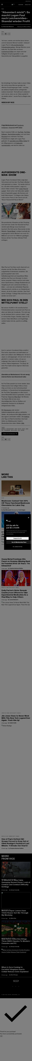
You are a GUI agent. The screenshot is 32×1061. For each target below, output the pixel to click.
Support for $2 (17, 538)
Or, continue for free (17, 546)
